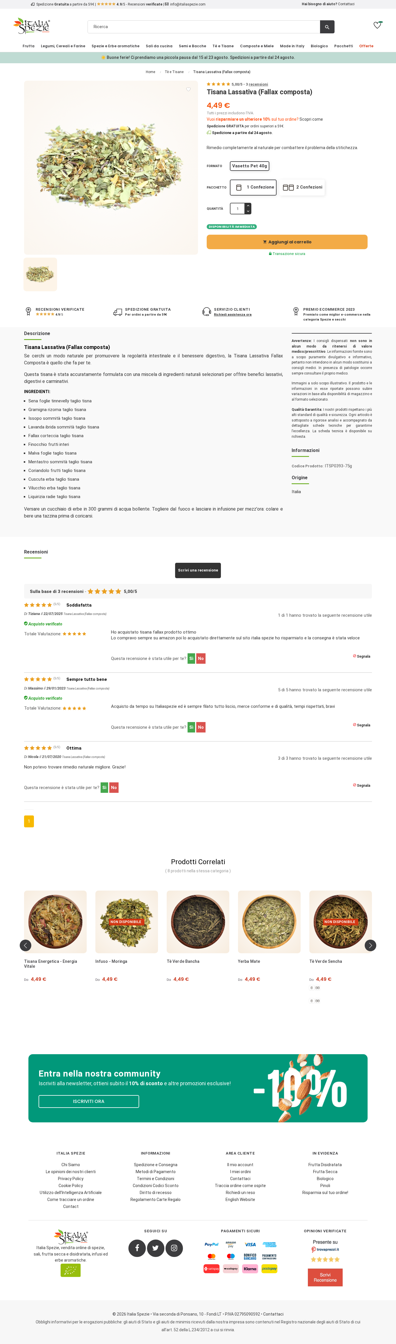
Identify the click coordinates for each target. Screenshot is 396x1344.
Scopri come (311, 119)
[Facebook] (137, 1248)
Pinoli (325, 1185)
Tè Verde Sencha (325, 961)
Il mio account (240, 1164)
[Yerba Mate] (269, 922)
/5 (59, 314)
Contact (71, 1206)
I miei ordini (240, 1171)
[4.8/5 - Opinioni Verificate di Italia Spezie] (325, 1264)
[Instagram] (174, 1248)
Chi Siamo (70, 1164)
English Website (240, 1199)
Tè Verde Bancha (183, 961)
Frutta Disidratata (325, 1164)
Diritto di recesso (156, 1192)
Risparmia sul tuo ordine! (325, 1192)
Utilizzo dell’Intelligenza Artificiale (71, 1192)
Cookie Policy (71, 1185)
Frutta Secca (325, 1171)
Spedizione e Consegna (155, 1164)
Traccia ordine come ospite (240, 1185)
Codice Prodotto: (308, 466)
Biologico (325, 1178)
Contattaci (346, 4)
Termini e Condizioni (155, 1178)
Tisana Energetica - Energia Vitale (50, 964)
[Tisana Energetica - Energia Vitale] (55, 922)
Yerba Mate (249, 961)
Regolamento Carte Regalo (155, 1199)
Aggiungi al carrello (287, 242)
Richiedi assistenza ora (233, 314)
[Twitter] (156, 1248)
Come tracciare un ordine (70, 1199)
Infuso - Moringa (111, 961)
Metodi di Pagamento (156, 1171)
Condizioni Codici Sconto (156, 1185)
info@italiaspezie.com (188, 4)
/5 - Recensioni (139, 4)
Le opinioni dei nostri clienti (71, 1171)
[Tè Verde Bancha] (198, 922)
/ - (250, 84)
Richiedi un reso (240, 1192)
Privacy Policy (70, 1178)
